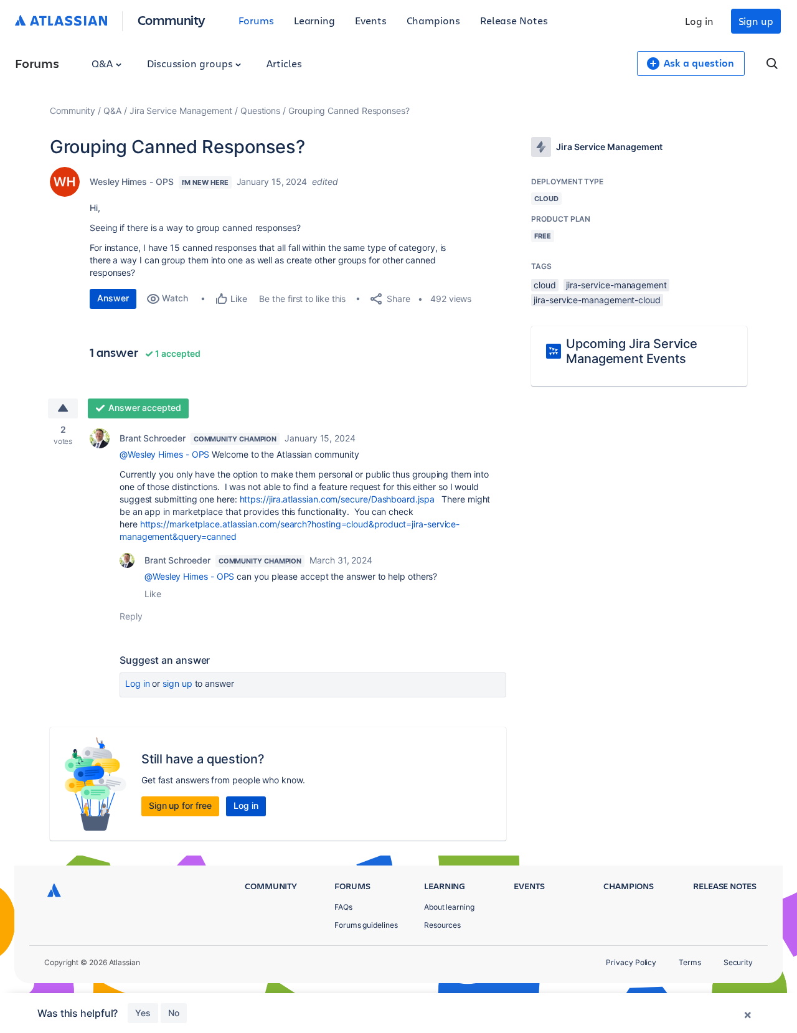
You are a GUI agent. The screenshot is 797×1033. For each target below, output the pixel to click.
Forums (256, 20)
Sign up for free (180, 805)
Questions (260, 110)
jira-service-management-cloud (597, 300)
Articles (283, 63)
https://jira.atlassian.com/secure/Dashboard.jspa (337, 499)
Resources (442, 925)
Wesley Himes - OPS (132, 181)
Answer (113, 298)
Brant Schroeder (153, 438)
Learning (314, 20)
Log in (699, 20)
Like (152, 593)
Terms (690, 962)
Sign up (755, 20)
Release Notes (514, 20)
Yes (143, 1012)
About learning (449, 907)
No (173, 1012)
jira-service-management (616, 285)
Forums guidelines (366, 925)
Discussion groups (191, 63)
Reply (131, 616)
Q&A (103, 63)
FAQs (343, 907)
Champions (433, 20)
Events (371, 20)
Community (171, 20)
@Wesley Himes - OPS (164, 454)
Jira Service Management (181, 110)
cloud (545, 285)
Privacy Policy (631, 962)
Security (738, 962)
